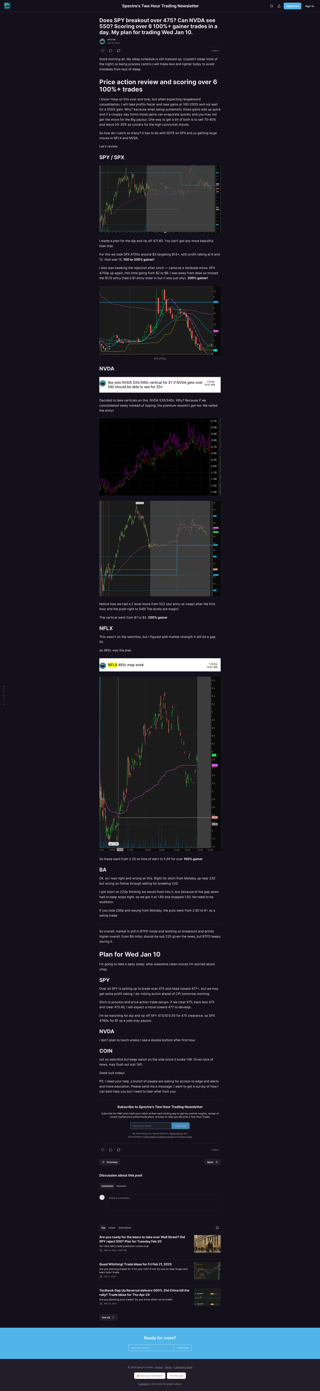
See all (106, 1317)
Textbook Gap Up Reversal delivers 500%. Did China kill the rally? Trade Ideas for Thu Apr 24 (144, 1293)
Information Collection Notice (159, 1136)
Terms (168, 1367)
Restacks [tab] (121, 1186)
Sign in (309, 6)
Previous (112, 1162)
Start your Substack (151, 1375)
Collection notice (183, 1367)
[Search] (271, 6)
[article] (160, 1246)
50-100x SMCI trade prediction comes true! (124, 1246)
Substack (143, 1384)
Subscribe (292, 6)
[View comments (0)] (110, 50)
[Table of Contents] (3, 695)
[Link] (94, 85)
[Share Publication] (279, 6)
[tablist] (113, 1186)
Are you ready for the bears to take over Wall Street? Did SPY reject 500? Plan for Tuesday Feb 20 (142, 1239)
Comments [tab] (107, 1186)
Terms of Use (176, 1133)
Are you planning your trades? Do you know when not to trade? (135, 1299)
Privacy (159, 1367)
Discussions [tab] (125, 1227)
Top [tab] (103, 1227)
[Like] (102, 50)
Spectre (111, 39)
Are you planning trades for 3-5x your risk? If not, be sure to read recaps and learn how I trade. (143, 1270)
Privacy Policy (185, 1136)
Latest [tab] (111, 1227)
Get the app (176, 1375)
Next (210, 1162)
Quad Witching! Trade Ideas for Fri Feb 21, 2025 (135, 1264)
